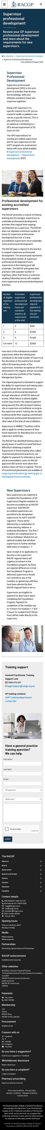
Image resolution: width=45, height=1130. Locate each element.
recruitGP (5, 976)
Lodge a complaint (9, 1074)
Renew (4, 1012)
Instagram (9, 1044)
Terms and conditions (16, 1091)
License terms (22, 1096)
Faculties (5, 891)
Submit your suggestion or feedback (15, 1056)
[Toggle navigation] (4, 4)
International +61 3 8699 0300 (14, 903)
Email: (5, 779)
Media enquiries (8, 939)
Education (10, 56)
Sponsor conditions (13, 1093)
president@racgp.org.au (14, 911)
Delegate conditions (29, 1093)
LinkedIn (8, 1042)
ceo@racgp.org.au (12, 908)
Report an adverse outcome (12, 1083)
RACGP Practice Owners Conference (16, 978)
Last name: (7, 769)
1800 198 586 (8, 1000)
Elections (5, 887)
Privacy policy (31, 1091)
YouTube (8, 1047)
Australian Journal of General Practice (16, 971)
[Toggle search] (41, 4)
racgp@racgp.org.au (12, 906)
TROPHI (5, 986)
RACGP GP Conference (10, 983)
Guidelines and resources (11, 960)
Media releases (7, 937)
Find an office (10, 916)
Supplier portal (7, 1026)
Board (4, 866)
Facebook (8, 1036)
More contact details (12, 914)
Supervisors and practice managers (29, 56)
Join (3, 1009)
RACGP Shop (7, 1014)
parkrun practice (8, 981)
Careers (5, 882)
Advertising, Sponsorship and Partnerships (18, 948)
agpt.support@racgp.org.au (21, 686)
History (5, 878)
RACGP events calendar (11, 1017)
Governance (6, 870)
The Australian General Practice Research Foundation (22, 973)
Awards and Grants (9, 874)
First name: (7, 759)
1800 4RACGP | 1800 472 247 (14, 901)
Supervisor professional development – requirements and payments (21, 155)
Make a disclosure (8, 1065)
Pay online (9, 998)
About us (5, 861)
